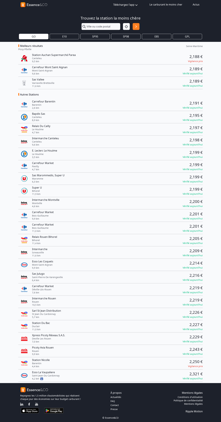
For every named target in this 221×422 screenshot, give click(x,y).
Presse (114, 409)
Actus (196, 4)
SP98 (126, 36)
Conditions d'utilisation (190, 397)
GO (34, 36)
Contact (114, 405)
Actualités (115, 397)
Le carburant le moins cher (165, 4)
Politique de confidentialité (188, 400)
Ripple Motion (194, 411)
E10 (64, 36)
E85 (157, 36)
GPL (187, 36)
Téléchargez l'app (123, 4)
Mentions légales (193, 403)
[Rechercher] (136, 26)
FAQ (112, 401)
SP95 (95, 36)
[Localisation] (126, 26)
